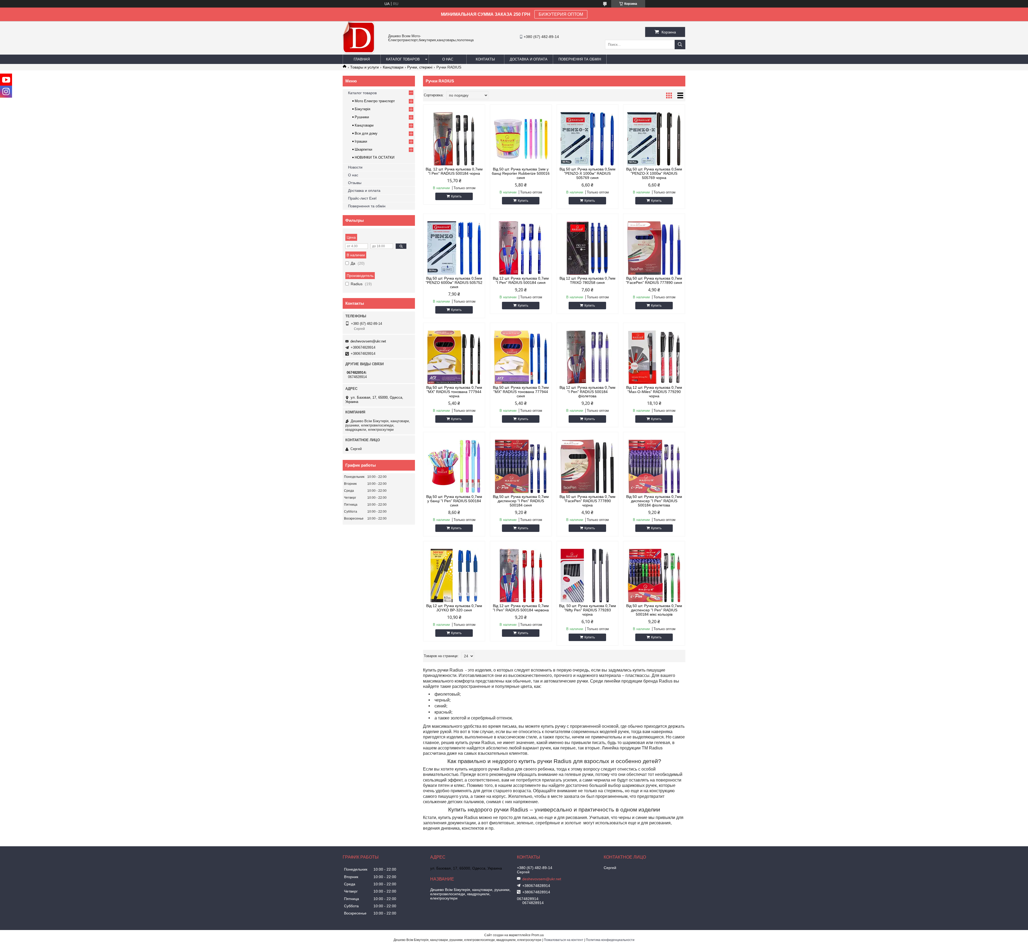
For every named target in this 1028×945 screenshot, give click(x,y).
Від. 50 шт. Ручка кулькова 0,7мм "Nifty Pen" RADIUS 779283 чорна (587, 610)
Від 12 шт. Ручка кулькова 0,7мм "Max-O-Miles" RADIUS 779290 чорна (654, 391)
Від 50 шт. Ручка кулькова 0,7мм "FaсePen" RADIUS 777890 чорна (587, 500)
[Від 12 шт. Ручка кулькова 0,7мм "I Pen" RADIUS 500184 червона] (521, 575)
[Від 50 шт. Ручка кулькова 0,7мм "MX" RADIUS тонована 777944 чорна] (454, 357)
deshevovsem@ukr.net (368, 341)
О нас (447, 59)
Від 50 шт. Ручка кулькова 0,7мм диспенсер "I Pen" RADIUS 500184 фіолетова (654, 500)
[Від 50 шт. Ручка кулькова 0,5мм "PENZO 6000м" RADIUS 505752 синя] (454, 248)
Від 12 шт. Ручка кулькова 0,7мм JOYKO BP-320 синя (454, 608)
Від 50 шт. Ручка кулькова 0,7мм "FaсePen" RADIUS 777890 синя (654, 280)
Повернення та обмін (579, 59)
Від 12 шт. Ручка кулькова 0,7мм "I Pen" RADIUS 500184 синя (521, 280)
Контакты (485, 59)
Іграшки (361, 141)
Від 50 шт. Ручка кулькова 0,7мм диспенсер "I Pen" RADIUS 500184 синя (521, 500)
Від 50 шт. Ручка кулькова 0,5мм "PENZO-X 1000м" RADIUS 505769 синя (587, 173)
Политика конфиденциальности (610, 940)
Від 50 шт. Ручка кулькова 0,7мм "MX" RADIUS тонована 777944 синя (521, 391)
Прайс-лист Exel (362, 198)
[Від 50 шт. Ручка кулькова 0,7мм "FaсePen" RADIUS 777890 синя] (654, 248)
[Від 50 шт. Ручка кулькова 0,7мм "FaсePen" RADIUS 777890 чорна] (587, 466)
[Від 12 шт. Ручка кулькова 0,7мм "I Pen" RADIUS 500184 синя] (521, 248)
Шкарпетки (363, 149)
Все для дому (366, 133)
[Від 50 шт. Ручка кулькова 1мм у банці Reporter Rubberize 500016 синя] (521, 139)
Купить (456, 196)
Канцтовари (393, 67)
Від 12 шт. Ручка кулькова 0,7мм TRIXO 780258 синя (587, 280)
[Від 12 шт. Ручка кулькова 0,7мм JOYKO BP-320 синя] (454, 575)
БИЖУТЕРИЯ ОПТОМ (561, 14)
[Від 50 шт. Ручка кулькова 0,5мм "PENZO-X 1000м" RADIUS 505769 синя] (587, 139)
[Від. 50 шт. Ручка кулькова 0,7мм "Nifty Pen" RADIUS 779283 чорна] (587, 575)
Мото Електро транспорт (375, 101)
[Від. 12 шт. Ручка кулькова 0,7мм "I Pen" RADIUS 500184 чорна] (454, 139)
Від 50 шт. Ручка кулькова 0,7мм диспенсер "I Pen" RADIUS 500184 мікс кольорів (654, 610)
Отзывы (354, 183)
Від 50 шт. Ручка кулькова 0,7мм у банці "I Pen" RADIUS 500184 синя (454, 500)
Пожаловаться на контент (563, 940)
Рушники (362, 117)
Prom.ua (537, 935)
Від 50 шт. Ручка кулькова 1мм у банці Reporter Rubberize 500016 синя (521, 173)
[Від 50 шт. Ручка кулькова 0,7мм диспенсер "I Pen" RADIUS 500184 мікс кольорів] (654, 575)
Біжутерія (362, 109)
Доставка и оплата (528, 59)
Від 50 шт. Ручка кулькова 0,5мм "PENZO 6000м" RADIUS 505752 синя (454, 282)
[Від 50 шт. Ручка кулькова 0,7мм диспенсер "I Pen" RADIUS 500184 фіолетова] (654, 466)
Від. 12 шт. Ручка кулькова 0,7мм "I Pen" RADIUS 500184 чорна (454, 171)
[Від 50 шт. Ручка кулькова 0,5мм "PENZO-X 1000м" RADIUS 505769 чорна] (654, 139)
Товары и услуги (364, 67)
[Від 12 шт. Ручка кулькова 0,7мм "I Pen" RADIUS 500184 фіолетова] (587, 357)
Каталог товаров (403, 59)
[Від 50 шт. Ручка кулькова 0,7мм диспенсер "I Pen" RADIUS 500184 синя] (521, 466)
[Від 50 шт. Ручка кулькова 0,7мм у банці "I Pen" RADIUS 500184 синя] (454, 466)
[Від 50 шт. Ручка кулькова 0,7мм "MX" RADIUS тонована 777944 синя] (521, 357)
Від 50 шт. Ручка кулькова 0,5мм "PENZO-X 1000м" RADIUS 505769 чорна (654, 173)
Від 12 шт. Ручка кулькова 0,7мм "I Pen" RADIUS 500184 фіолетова (587, 391)
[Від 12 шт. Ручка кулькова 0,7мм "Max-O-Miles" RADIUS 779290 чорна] (654, 357)
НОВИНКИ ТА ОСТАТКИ (374, 157)
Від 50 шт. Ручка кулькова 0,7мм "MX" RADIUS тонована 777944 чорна (454, 391)
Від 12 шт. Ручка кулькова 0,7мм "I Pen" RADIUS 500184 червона (521, 608)
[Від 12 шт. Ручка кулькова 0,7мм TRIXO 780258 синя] (587, 248)
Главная (362, 59)
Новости (355, 167)
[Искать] (680, 44)
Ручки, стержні (419, 67)
